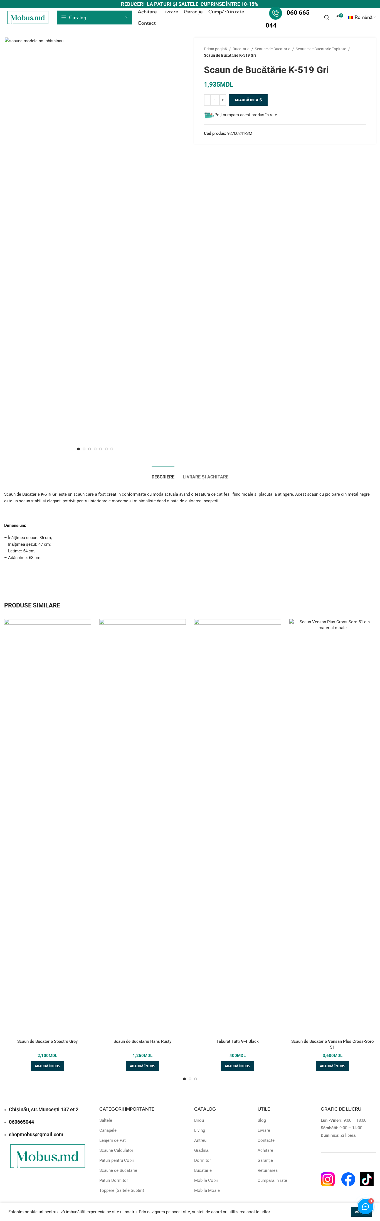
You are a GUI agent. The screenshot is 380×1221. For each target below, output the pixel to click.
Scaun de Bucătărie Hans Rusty (142, 1041)
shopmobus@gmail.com (36, 1134)
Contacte (266, 1140)
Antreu (200, 1140)
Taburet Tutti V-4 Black (237, 1041)
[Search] (326, 17)
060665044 (21, 1122)
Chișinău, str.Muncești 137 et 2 (43, 1109)
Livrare (264, 1130)
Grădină (201, 1150)
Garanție (265, 1160)
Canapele (108, 1130)
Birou (199, 1120)
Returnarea (268, 1170)
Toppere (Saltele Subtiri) (121, 1190)
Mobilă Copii (206, 1180)
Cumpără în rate (272, 1180)
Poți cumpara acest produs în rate (245, 114)
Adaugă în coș (248, 100)
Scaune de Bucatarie (273, 49)
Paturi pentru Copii (116, 1160)
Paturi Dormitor (113, 1180)
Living (199, 1130)
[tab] (163, 474)
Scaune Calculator (116, 1150)
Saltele (105, 1120)
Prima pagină (216, 49)
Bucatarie (241, 49)
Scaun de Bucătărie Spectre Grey (47, 1041)
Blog (262, 1120)
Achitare (265, 1150)
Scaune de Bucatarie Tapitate (321, 49)
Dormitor (202, 1160)
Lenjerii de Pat (112, 1140)
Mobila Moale (207, 1190)
